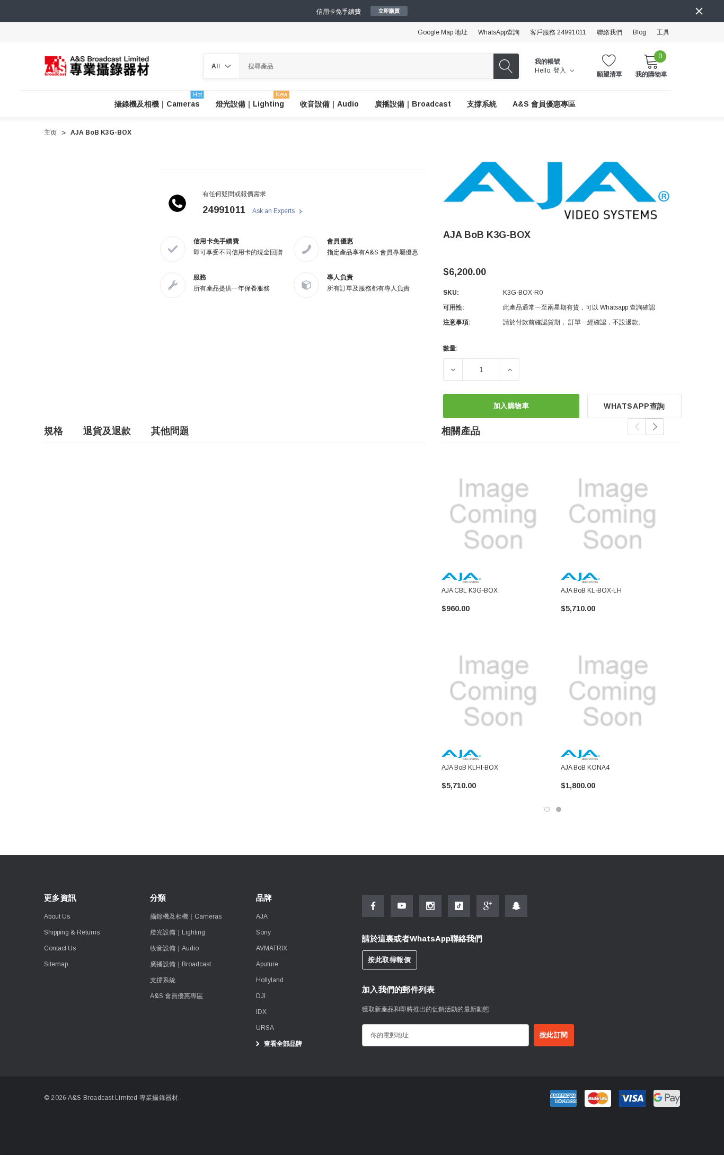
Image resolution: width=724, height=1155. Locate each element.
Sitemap (56, 964)
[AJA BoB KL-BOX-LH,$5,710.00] (612, 514)
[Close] (699, 11)
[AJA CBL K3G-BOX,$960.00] (493, 514)
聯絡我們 (609, 32)
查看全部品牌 (282, 1043)
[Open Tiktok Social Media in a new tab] (459, 906)
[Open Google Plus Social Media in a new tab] (487, 906)
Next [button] (655, 426)
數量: (450, 348)
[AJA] (556, 190)
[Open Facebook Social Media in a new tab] (373, 906)
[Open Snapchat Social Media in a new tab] (516, 906)
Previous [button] (637, 426)
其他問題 (170, 431)
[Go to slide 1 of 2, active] (547, 809)
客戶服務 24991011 (558, 32)
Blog (639, 32)
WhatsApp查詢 (498, 32)
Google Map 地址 (442, 32)
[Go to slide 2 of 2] (558, 809)
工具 (663, 32)
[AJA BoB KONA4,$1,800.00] (612, 691)
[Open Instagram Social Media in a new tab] (430, 906)
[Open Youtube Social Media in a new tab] (402, 906)
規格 (53, 431)
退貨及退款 (107, 431)
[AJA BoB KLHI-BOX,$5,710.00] (493, 691)
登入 (560, 70)
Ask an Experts (274, 211)
